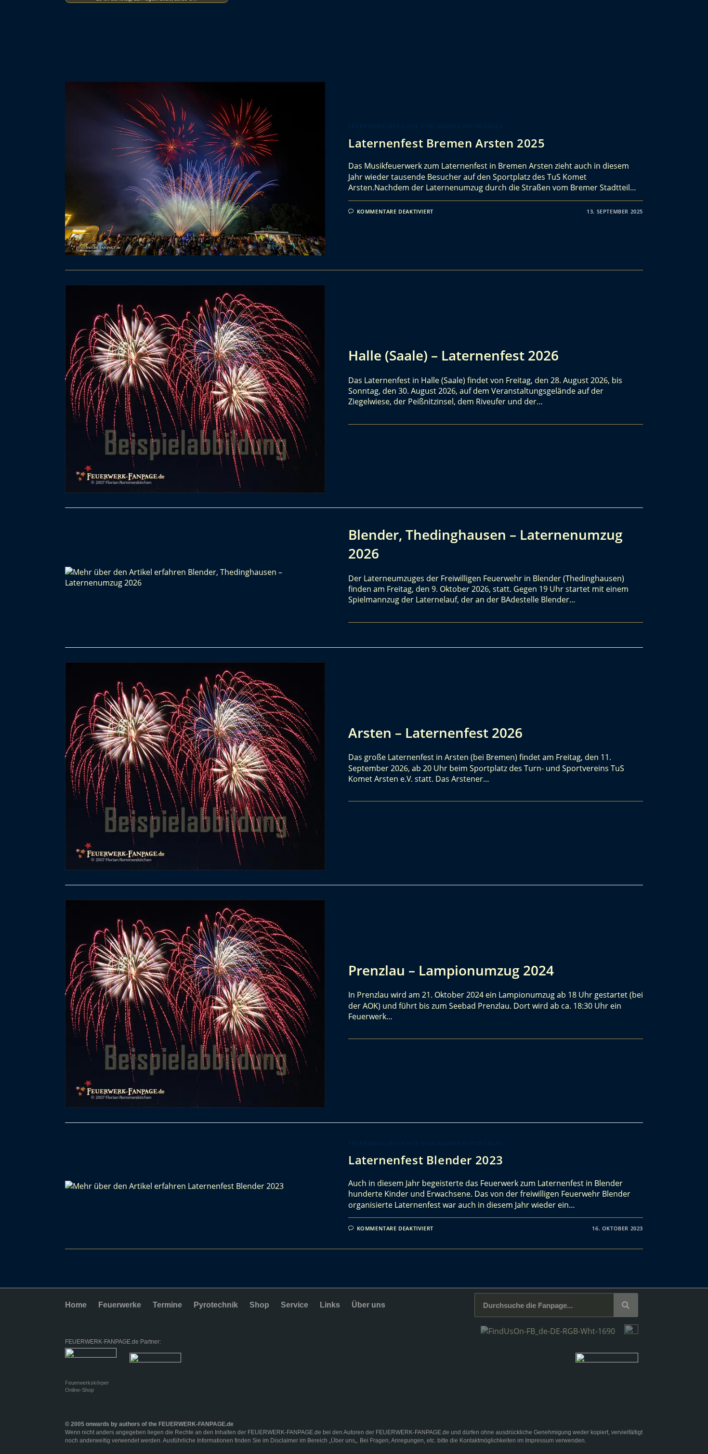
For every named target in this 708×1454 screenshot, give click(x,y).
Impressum (539, 1440)
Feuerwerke (119, 1305)
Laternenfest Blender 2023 (425, 1160)
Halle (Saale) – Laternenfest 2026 (453, 355)
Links (330, 1305)
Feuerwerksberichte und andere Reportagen (425, 126)
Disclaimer (284, 1440)
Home (76, 1305)
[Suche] (626, 1305)
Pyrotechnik (216, 1305)
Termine (167, 1305)
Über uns (368, 1305)
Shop (259, 1305)
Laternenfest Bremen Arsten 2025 (446, 143)
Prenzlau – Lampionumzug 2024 (451, 970)
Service (294, 1305)
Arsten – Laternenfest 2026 (435, 732)
